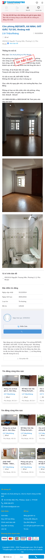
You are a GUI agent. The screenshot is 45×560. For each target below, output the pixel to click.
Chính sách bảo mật (8, 522)
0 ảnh (6, 10)
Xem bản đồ (14, 43)
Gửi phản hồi (23, 358)
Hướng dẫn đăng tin (31, 519)
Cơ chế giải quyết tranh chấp (34, 525)
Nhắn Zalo (23, 326)
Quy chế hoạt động (7, 519)
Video (17, 10)
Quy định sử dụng (7, 525)
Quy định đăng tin (30, 522)
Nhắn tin (9, 557)
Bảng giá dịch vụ (29, 515)
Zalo (21, 557)
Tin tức (26, 529)
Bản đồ (28, 10)
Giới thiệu (4, 515)
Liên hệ (3, 529)
